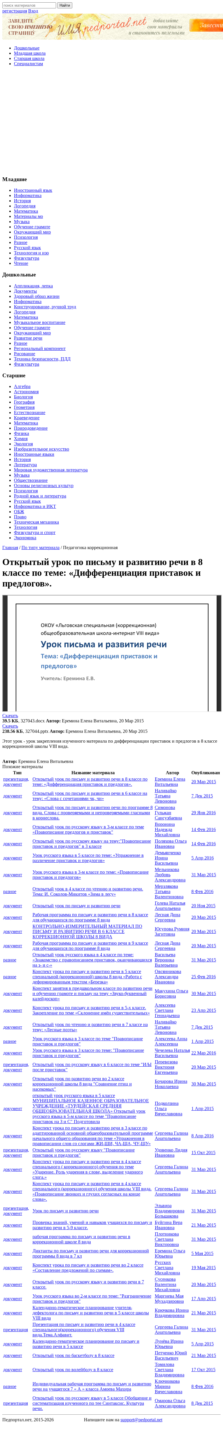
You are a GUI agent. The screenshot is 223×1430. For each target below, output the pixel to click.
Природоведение (31, 428)
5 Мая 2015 (202, 1253)
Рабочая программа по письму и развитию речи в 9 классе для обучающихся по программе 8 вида (90, 946)
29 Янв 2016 (203, 812)
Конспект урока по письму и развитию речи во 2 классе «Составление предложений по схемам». (88, 1268)
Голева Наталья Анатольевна (170, 906)
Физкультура (26, 258)
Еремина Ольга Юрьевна (170, 1253)
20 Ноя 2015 (203, 905)
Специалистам (28, 63)
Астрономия (26, 391)
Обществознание (31, 480)
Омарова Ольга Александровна (170, 1403)
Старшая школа (29, 58)
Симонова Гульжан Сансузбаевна (168, 812)
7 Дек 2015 (202, 795)
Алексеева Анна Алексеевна (171, 1041)
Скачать (10, 715)
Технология (25, 527)
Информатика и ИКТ (35, 506)
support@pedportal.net (141, 1419)
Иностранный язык (33, 190)
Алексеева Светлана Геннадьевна (167, 1010)
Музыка (22, 221)
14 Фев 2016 (203, 829)
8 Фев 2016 (202, 891)
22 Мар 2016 (203, 1052)
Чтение (21, 263)
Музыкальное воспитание (39, 322)
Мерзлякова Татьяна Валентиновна (169, 891)
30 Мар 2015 (203, 993)
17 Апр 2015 (203, 1298)
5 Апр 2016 (202, 857)
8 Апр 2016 (202, 1135)
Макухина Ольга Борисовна (171, 993)
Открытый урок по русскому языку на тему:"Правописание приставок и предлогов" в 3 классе (92, 844)
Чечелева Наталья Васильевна (172, 1053)
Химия (21, 438)
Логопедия (24, 205)
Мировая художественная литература (51, 469)
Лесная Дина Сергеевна (167, 917)
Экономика (25, 537)
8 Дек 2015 (202, 1403)
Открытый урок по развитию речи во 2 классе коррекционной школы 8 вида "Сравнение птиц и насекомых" (82, 1084)
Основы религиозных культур (43, 485)
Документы (25, 291)
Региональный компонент (40, 348)
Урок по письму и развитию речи (66, 1210)
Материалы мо (28, 216)
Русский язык (27, 247)
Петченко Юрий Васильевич (171, 1355)
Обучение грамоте (32, 226)
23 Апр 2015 (203, 1010)
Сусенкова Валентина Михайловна (167, 1284)
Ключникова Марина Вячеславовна (168, 1386)
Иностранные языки (34, 454)
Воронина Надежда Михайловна (167, 829)
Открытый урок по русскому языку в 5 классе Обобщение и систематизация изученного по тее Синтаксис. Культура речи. (92, 1403)
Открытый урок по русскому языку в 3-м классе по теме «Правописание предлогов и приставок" (88, 829)
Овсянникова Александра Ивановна (168, 976)
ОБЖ (19, 511)
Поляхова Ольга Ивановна (171, 844)
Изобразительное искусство (41, 449)
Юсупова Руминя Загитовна (172, 931)
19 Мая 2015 (203, 1267)
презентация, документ (16, 782)
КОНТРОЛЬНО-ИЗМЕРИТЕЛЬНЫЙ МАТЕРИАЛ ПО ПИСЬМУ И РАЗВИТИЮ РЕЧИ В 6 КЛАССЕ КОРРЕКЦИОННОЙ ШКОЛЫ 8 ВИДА (87, 931)
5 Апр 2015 (202, 1343)
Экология (23, 443)
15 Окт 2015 (203, 1152)
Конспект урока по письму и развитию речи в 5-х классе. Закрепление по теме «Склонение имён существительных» (91, 1010)
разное (9, 891)
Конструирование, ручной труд (45, 306)
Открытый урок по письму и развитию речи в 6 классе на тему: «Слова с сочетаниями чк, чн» (90, 796)
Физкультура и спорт (34, 532)
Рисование (24, 353)
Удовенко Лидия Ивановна (171, 1152)
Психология (26, 237)
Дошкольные (26, 47)
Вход (33, 10)
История (22, 200)
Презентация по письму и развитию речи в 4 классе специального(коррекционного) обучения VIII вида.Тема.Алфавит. (84, 1329)
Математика (26, 211)
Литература (25, 464)
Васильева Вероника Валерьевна (166, 960)
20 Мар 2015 (203, 781)
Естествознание (29, 412)
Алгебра (22, 386)
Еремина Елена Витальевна (170, 782)
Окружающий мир (32, 231)
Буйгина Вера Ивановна (168, 1225)
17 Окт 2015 (203, 1369)
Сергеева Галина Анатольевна (171, 1136)
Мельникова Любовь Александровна (170, 874)
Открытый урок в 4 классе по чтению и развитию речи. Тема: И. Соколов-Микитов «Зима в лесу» (88, 891)
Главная (10, 547)
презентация (15, 1329)
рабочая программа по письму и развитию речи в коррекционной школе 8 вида (81, 1239)
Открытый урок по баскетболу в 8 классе (73, 1355)
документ (12, 795)
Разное (20, 242)
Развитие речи (28, 338)
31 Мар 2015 (203, 874)
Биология (23, 396)
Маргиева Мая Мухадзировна (169, 1299)
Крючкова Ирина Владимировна (172, 1313)
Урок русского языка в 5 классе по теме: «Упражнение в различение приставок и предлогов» (88, 858)
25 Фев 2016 (203, 976)
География (24, 402)
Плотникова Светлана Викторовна (167, 1239)
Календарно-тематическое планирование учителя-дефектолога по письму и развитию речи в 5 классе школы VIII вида (91, 1312)
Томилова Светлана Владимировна (169, 1369)
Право (20, 516)
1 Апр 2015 (202, 1041)
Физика (21, 433)
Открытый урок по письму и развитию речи (77, 905)
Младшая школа (30, 53)
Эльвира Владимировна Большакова (169, 1210)
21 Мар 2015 (203, 1225)
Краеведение (26, 417)
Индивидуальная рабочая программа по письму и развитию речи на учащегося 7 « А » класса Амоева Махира (92, 1386)
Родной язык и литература (40, 495)
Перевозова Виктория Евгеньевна (166, 1067)
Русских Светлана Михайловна (167, 1267)
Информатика (28, 195)
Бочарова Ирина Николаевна (171, 1084)
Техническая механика (36, 522)
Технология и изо (31, 252)
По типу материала (40, 547)
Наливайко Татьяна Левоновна (166, 796)
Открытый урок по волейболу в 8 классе (73, 1369)
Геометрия (24, 407)
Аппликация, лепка (33, 285)
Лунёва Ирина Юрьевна (169, 1344)
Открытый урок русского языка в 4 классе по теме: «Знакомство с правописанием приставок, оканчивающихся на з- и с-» (92, 960)
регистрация (14, 10)
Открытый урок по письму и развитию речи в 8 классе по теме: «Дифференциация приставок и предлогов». (90, 782)
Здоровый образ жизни (37, 296)
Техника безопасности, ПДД (42, 358)
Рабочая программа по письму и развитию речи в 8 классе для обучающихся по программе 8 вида (90, 917)
